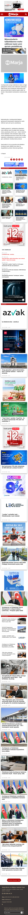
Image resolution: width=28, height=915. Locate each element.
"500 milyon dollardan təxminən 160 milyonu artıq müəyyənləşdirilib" (8, 654)
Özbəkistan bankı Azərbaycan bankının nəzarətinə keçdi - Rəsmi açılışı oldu (9, 620)
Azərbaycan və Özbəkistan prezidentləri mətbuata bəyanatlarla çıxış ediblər (8, 646)
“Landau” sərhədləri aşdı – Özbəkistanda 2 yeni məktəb (9, 636)
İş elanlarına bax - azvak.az (8, 254)
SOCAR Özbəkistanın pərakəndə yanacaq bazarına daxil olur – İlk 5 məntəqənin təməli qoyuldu (9, 629)
